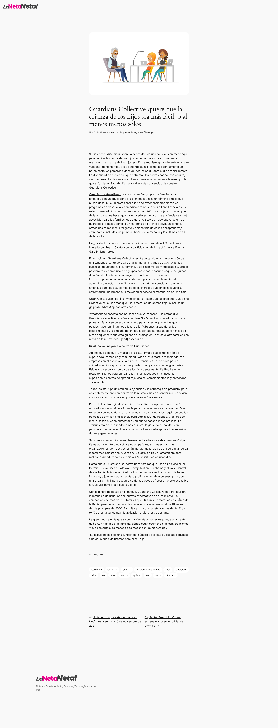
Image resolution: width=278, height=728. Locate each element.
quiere (136, 575)
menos (124, 575)
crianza (127, 569)
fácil (168, 569)
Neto (113, 132)
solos (158, 575)
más (113, 575)
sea (147, 575)
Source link (96, 554)
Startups (170, 575)
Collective (96, 569)
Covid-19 (112, 569)
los (103, 575)
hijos (93, 575)
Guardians (181, 569)
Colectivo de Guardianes (105, 194)
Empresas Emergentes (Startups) (137, 132)
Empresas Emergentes (148, 569)
